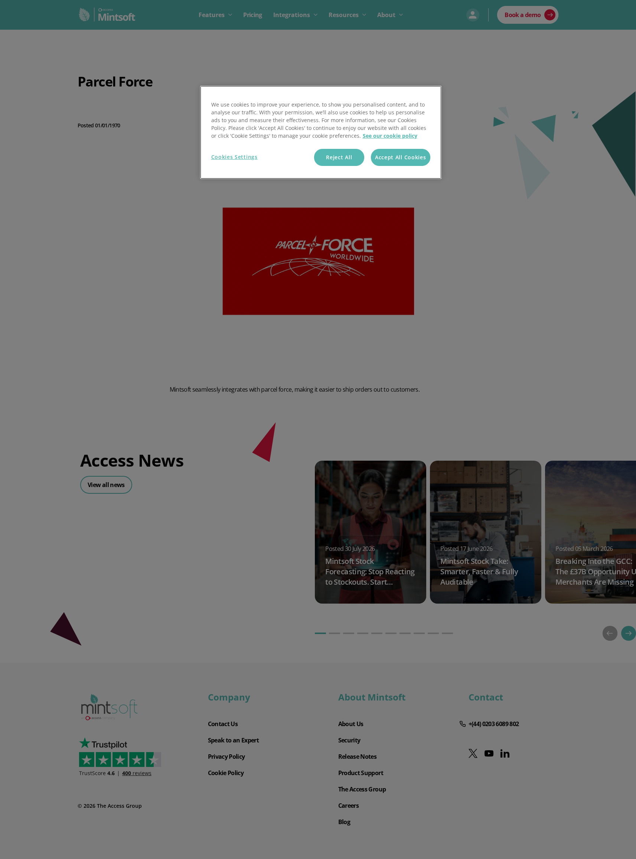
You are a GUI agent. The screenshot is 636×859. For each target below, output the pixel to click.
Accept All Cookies (400, 157)
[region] (320, 132)
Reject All (339, 157)
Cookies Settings (234, 156)
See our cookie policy (390, 135)
